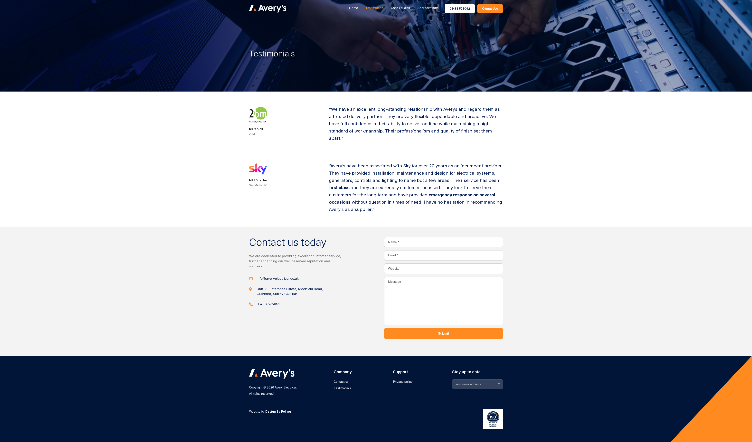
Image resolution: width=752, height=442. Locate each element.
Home (353, 8)
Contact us (341, 382)
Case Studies (400, 8)
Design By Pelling (278, 411)
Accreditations (427, 8)
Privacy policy (403, 382)
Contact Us (490, 8)
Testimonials (374, 8)
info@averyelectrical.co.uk (278, 278)
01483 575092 (460, 8)
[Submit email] (498, 384)
